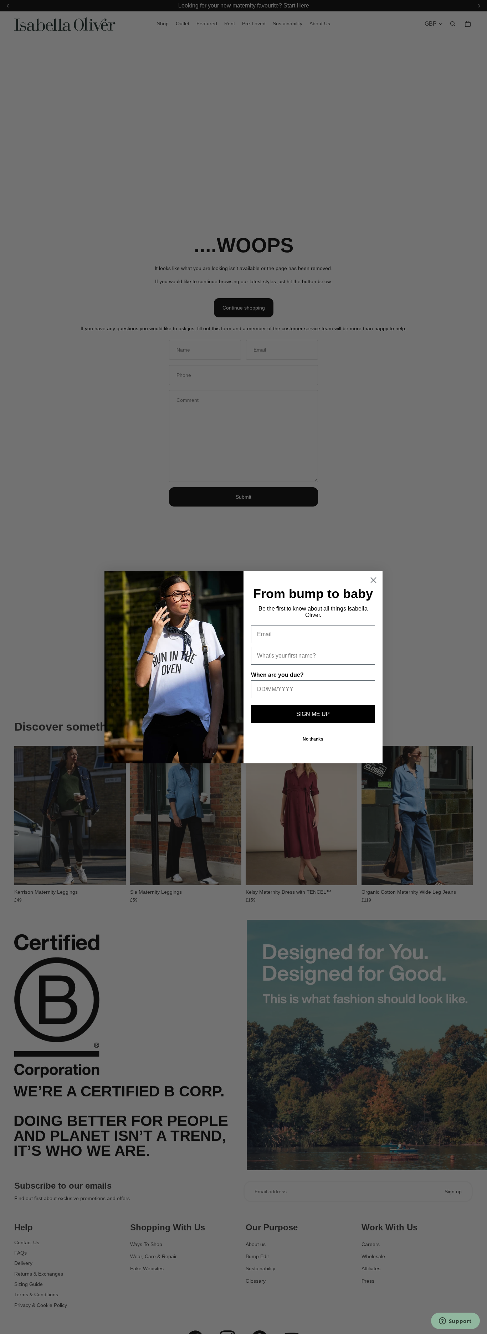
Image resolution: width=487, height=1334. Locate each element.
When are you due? (277, 675)
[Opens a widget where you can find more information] (455, 1321)
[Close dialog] (373, 580)
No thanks (313, 739)
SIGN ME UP (313, 714)
